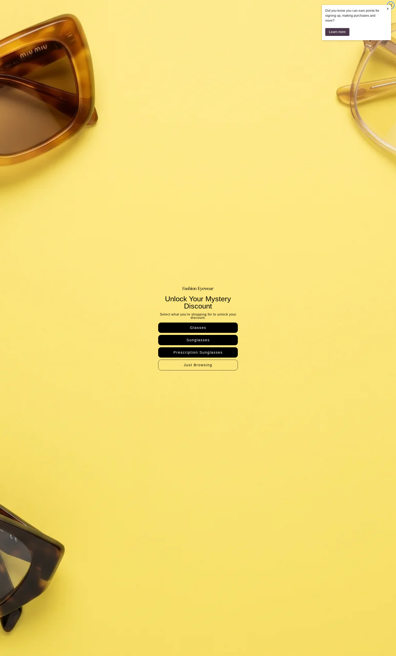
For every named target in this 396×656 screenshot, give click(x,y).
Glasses (198, 328)
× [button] (388, 8)
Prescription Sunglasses (198, 352)
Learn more (337, 32)
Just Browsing (198, 365)
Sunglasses (198, 340)
